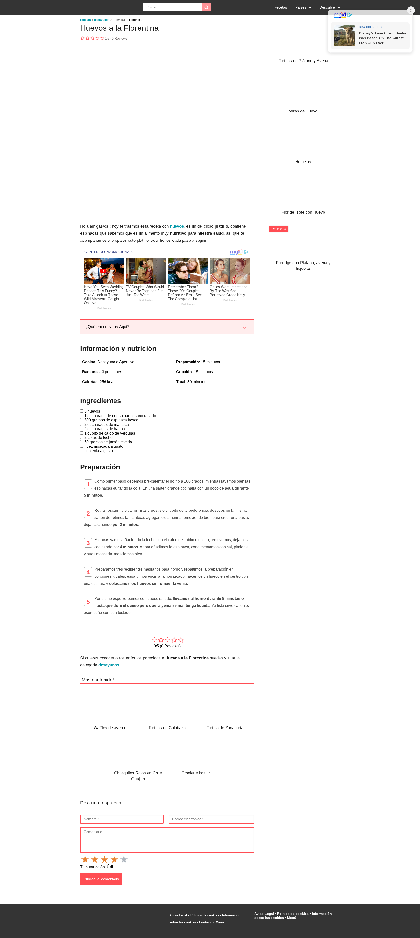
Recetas (280, 7)
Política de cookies (204, 915)
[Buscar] (206, 7)
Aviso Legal (178, 915)
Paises (300, 7)
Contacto (205, 922)
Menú (220, 922)
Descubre (327, 7)
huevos (177, 226)
